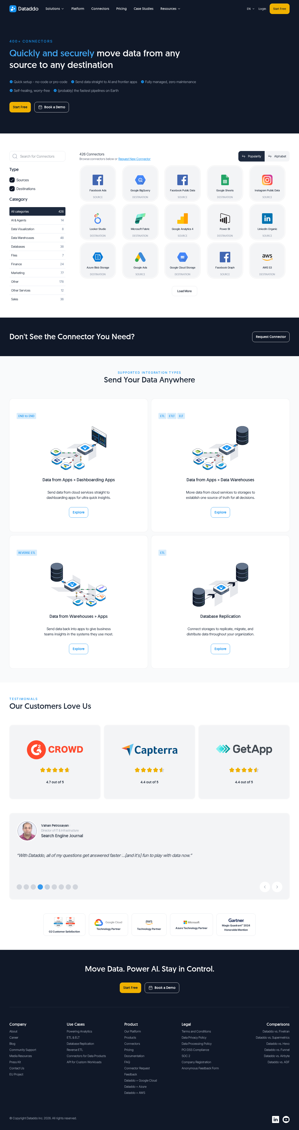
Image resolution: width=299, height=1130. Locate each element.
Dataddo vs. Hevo (278, 1043)
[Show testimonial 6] (54, 887)
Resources (168, 8)
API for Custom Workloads (84, 1062)
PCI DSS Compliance (195, 1050)
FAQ (127, 1062)
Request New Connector (134, 159)
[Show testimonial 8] (68, 887)
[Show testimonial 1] (19, 887)
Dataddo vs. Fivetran (276, 1031)
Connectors (100, 8)
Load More (184, 291)
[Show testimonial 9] (75, 887)
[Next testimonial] (277, 887)
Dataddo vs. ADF (279, 1062)
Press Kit (15, 1062)
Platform (77, 8)
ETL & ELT (73, 1037)
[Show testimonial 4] (40, 887)
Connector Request (137, 1068)
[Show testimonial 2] (26, 887)
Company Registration (196, 1062)
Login (262, 9)
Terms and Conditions (196, 1031)
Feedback (130, 1074)
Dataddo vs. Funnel (277, 1050)
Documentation (134, 1056)
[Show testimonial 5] (47, 887)
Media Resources (20, 1056)
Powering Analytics (79, 1031)
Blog (12, 1043)
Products (130, 1037)
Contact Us (16, 1068)
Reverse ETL (75, 1050)
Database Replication (80, 1043)
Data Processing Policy (197, 1043)
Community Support (22, 1050)
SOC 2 (186, 1056)
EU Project (16, 1074)
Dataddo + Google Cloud (140, 1080)
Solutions (53, 8)
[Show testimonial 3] (33, 887)
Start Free (279, 9)
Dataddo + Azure (135, 1086)
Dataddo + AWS (134, 1092)
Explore (78, 512)
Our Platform (132, 1031)
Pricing (121, 8)
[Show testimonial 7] (61, 887)
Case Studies (143, 8)
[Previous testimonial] (265, 887)
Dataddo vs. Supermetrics (273, 1037)
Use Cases (76, 1024)
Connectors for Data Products (86, 1056)
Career (13, 1037)
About (13, 1031)
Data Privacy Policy (194, 1037)
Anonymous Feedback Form (200, 1068)
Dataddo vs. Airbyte (277, 1056)
